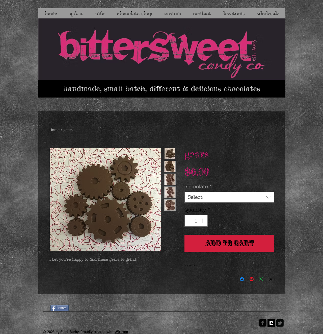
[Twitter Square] (280, 323)
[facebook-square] (262, 323)
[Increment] (202, 220)
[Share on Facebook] (242, 279)
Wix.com (121, 331)
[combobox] (229, 197)
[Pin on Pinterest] (252, 279)
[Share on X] (271, 279)
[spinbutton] (196, 220)
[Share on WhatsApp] (261, 279)
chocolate (198, 186)
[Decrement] (189, 220)
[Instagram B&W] (271, 323)
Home (54, 129)
